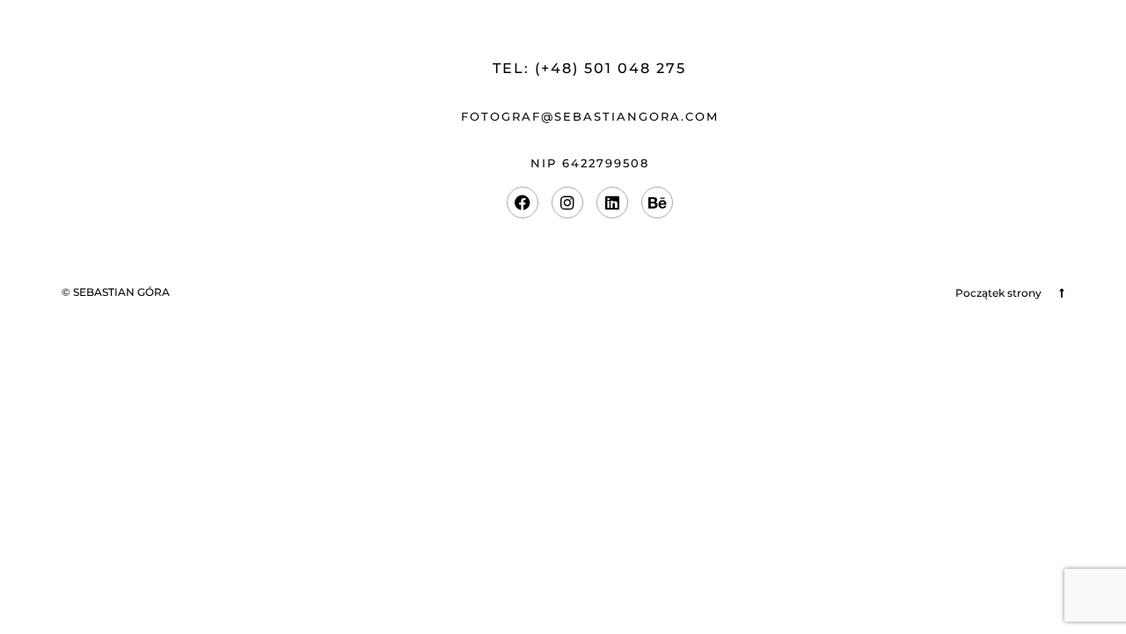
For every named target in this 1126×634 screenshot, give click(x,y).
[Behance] (657, 202)
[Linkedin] (612, 202)
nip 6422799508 (589, 163)
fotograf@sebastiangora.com (590, 116)
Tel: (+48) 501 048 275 (589, 68)
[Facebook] (522, 202)
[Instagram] (567, 202)
